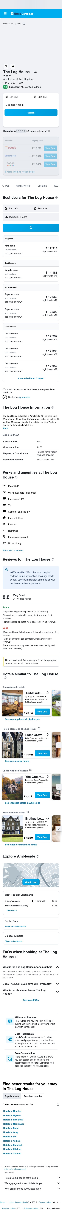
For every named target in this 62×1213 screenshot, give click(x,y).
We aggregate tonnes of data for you (24, 1183)
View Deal (42, 711)
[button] (5, 13)
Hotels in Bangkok (12, 1144)
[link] (22, 719)
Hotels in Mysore (12, 1115)
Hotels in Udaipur (12, 1149)
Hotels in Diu (10, 1136)
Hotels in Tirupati (12, 1153)
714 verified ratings (30, 87)
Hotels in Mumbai (12, 1111)
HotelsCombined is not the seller (22, 1177)
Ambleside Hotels (31, 1208)
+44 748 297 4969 (13, 82)
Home (2, 1202)
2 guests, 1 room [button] (14, 104)
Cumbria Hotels (8, 1208)
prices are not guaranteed (15, 1169)
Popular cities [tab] (12, 1096)
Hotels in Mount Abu (14, 1123)
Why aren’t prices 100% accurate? (23, 1188)
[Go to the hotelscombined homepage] (22, 13)
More (5, 427)
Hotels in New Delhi (13, 1119)
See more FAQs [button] (31, 1000)
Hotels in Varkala (11, 1140)
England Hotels (45, 1202)
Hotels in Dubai (11, 1128)
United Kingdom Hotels (18, 1202)
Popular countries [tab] (33, 1096)
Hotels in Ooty (10, 1132)
